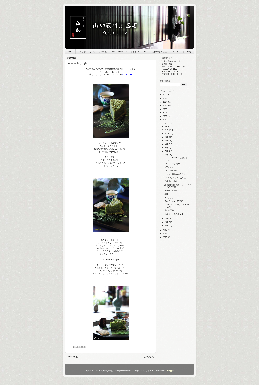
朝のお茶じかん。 (172, 171)
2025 (165, 98)
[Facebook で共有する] (82, 347)
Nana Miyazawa (119, 51)
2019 (165, 120)
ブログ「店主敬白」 (99, 51)
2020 (165, 116)
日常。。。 (169, 167)
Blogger (170, 371)
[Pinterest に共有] (84, 347)
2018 (165, 123)
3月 (166, 218)
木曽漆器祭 (169, 210)
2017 (165, 230)
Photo (145, 51)
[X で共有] (79, 347)
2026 (165, 95)
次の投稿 (72, 357)
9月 (166, 137)
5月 (166, 151)
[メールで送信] (74, 347)
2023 (165, 105)
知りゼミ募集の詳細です (174, 174)
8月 (166, 141)
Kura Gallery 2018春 (173, 201)
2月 (166, 222)
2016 (165, 234)
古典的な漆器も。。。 (173, 181)
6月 (166, 148)
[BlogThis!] (77, 347)
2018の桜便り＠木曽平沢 (175, 178)
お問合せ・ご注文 (160, 51)
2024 (165, 102)
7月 (166, 144)
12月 (167, 126)
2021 (165, 113)
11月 (167, 130)
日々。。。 (169, 198)
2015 (165, 237)
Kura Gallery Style (172, 164)
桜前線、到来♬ (171, 191)
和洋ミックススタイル (173, 214)
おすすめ (135, 51)
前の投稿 (149, 357)
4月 (166, 155)
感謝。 (167, 194)
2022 (165, 109)
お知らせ (82, 51)
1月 (166, 226)
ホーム (70, 51)
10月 (167, 134)
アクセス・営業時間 (182, 51)
